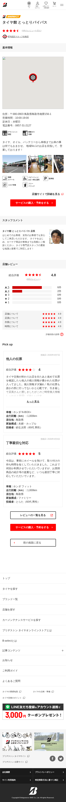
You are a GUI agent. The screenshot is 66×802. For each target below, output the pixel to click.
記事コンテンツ (11, 650)
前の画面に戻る (32, 542)
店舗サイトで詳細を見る (46, 194)
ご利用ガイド (10, 670)
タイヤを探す (10, 588)
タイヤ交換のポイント (12, 698)
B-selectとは (9, 640)
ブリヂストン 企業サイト (13, 762)
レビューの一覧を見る (33, 515)
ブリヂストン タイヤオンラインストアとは (27, 630)
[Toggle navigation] (61, 5)
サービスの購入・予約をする (32, 202)
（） (32, 31)
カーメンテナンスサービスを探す (21, 620)
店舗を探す (8, 609)
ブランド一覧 (10, 599)
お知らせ (7, 660)
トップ (6, 578)
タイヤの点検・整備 (41, 691)
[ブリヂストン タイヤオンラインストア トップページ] (4, 4)
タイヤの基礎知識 (10, 691)
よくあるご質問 (11, 681)
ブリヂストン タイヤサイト (14, 756)
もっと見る (33, 401)
